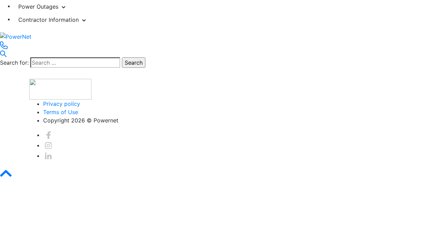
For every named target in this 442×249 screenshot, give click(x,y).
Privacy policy (61, 103)
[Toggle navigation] (4, 77)
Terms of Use (60, 112)
